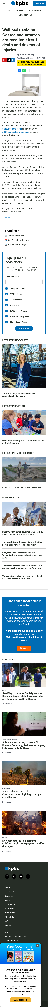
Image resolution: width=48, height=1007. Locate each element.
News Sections (25, 15)
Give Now (39, 3)
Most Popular (9, 497)
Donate (24, 648)
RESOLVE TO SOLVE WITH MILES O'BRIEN (21, 487)
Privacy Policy (10, 917)
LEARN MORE (20, 999)
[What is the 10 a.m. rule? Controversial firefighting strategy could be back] (24, 773)
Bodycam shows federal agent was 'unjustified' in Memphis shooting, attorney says (22, 555)
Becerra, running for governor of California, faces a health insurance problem (22, 533)
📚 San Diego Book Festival (17, 240)
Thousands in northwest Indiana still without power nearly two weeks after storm (23, 543)
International (34, 10)
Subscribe (24, 328)
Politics (4, 690)
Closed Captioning (11, 940)
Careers (7, 900)
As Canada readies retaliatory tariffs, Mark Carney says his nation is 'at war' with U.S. (22, 566)
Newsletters (9, 896)
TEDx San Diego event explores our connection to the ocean (18, 394)
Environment (6, 789)
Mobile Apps (9, 909)
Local (7, 10)
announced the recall (12, 129)
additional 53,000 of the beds (15, 132)
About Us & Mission (12, 892)
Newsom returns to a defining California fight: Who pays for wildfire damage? (23, 843)
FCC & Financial (10, 904)
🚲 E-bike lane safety (14, 235)
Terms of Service (10, 925)
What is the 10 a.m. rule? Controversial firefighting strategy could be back (21, 794)
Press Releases (10, 913)
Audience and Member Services (16, 936)
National (19, 10)
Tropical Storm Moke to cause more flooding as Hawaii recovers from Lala (23, 577)
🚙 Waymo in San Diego (15, 244)
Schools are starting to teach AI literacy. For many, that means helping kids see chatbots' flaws (23, 745)
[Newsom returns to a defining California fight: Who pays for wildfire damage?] (24, 823)
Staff (6, 921)
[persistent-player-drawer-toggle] (45, 1004)
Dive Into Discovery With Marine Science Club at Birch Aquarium (23, 441)
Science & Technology (9, 739)
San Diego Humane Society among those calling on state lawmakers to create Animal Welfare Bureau (22, 696)
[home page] (19, 3)
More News (8, 659)
